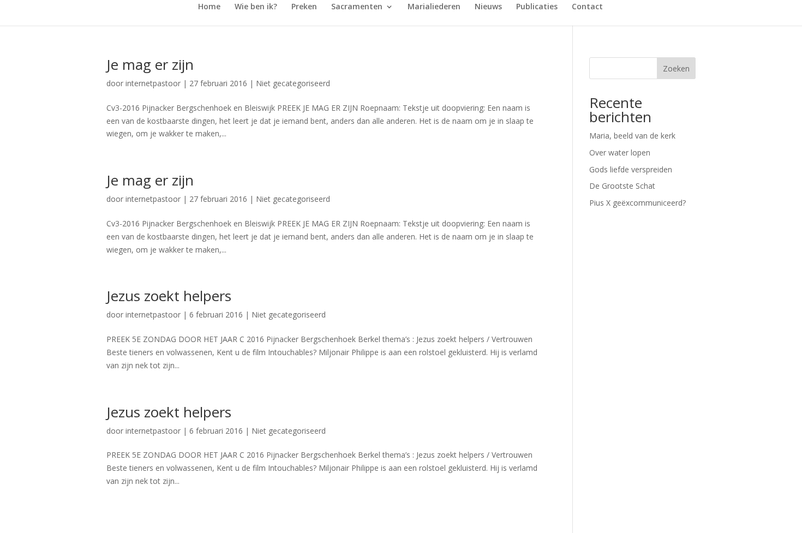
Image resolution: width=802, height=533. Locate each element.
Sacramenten (356, 7)
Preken (304, 7)
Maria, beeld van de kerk (632, 135)
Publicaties (537, 7)
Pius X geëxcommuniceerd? (637, 202)
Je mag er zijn (150, 64)
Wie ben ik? (256, 7)
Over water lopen (619, 152)
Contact (587, 7)
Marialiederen (434, 7)
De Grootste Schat (622, 186)
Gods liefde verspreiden (630, 169)
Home (209, 7)
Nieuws (488, 7)
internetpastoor (153, 83)
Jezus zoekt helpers (168, 296)
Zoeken (676, 68)
